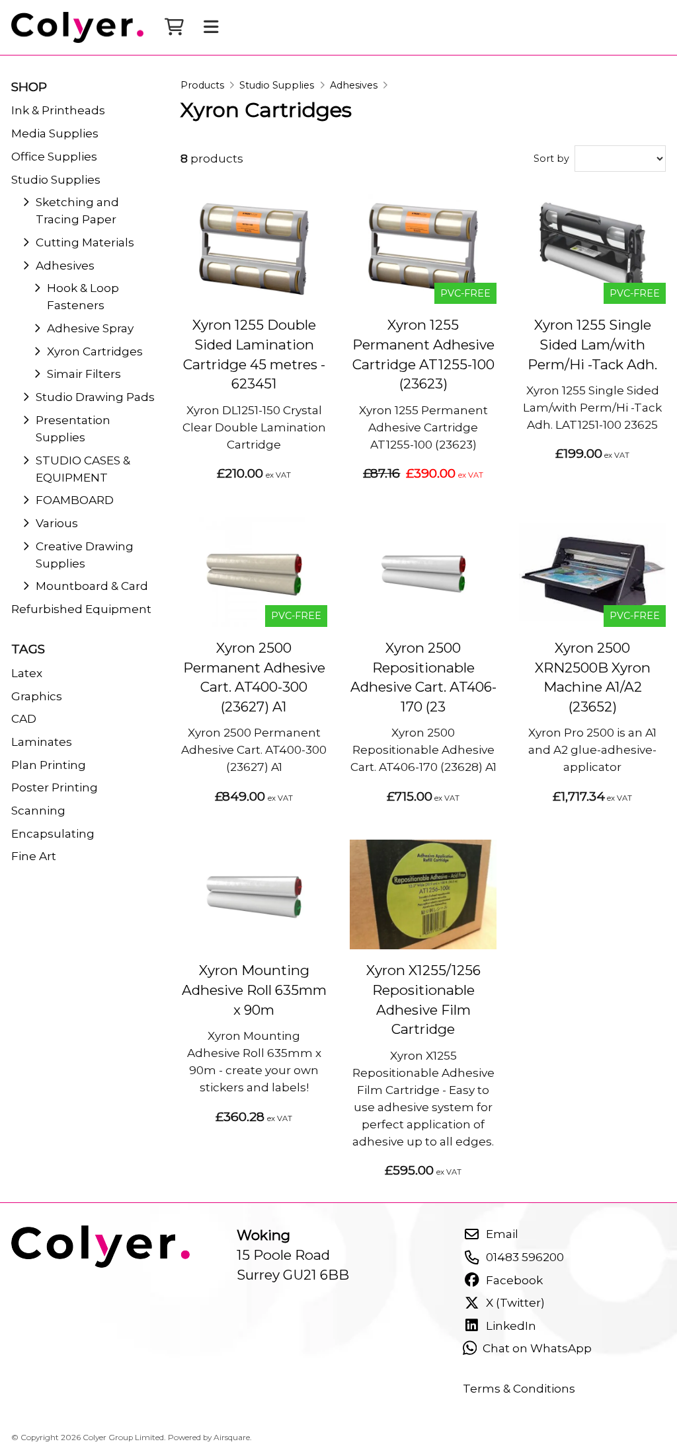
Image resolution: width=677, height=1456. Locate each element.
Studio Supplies (276, 85)
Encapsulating (53, 833)
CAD (23, 718)
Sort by (551, 158)
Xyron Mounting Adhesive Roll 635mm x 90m (254, 989)
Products (202, 85)
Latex (26, 673)
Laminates (41, 741)
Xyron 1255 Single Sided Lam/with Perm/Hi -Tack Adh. (592, 344)
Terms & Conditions (519, 1388)
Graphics (36, 696)
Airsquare (232, 1437)
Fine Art (33, 856)
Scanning (38, 810)
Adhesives (354, 85)
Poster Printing (54, 787)
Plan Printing (48, 765)
